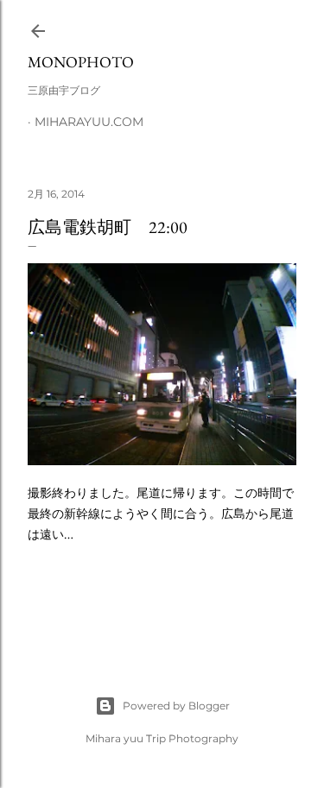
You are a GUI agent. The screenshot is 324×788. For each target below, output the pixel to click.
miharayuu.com (89, 121)
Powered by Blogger (176, 705)
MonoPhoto (81, 62)
